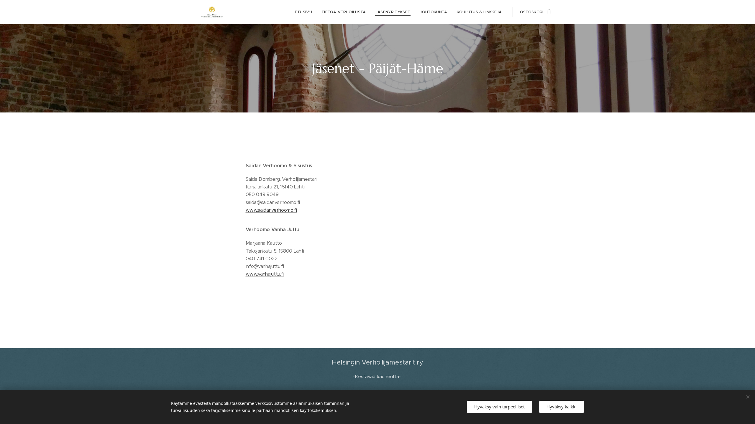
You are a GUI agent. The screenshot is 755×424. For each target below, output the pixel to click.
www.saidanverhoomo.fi (271, 210)
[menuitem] (305, 12)
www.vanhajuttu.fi (265, 274)
